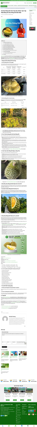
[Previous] (1, 394)
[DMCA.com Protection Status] (5, 415)
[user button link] (34, 3)
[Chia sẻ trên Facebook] (2, 312)
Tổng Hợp (30, 23)
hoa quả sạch (18, 301)
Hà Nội (31, 414)
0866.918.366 (31, 407)
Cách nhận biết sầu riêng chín (11, 181)
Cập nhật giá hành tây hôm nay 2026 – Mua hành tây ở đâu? (4, 357)
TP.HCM (35, 414)
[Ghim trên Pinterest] (6, 312)
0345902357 (24, 381)
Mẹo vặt (30, 16)
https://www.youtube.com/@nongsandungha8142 (11, 262)
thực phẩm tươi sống (21, 223)
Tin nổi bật (30, 22)
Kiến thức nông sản (25, 5)
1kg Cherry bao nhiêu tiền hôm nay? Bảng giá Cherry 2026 (13, 357)
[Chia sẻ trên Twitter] (3, 312)
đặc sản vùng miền (7, 224)
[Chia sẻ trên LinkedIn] (7, 312)
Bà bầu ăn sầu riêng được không (6, 307)
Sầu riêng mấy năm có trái (5, 308)
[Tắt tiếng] (34, 29)
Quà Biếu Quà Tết (20, 5)
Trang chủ (2, 8)
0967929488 (33, 381)
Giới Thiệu (12, 5)
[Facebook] (25, 326)
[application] (32, 28)
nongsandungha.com (14, 302)
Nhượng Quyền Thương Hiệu (32, 5)
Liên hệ (23, 410)
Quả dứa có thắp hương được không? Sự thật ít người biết (23, 356)
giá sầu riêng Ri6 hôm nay (6, 297)
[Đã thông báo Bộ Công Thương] (2, 415)
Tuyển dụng (30, 24)
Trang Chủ (8, 5)
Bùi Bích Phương (11, 14)
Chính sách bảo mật (18, 414)
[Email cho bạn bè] (4, 312)
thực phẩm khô (14, 224)
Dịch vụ (30, 14)
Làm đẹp (30, 15)
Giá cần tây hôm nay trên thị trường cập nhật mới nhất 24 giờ (5, 369)
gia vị (10, 224)
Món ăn (30, 17)
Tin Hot (4, 8)
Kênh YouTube (24, 411)
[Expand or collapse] (25, 40)
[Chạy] (30, 29)
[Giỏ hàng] (35, 3)
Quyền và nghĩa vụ (18, 421)
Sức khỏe (30, 18)
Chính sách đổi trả (18, 409)
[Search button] (25, 3)
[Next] (35, 394)
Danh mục (15, 5)
